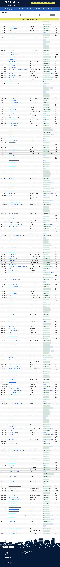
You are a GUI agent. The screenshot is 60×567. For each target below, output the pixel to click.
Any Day (24, 14)
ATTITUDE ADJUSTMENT (12, 47)
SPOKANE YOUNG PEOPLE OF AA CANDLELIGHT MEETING (18, 128)
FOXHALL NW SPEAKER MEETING (14, 123)
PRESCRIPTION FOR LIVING (13, 142)
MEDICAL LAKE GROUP (12, 415)
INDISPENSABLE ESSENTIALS (13, 413)
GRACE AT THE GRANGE (12, 411)
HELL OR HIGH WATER (12, 254)
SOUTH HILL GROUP (12, 65)
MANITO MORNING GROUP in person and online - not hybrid (18, 69)
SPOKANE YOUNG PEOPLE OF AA (14, 511)
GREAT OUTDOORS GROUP (13, 153)
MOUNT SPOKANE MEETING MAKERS (14, 79)
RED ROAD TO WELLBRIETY (13, 109)
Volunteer (32, 8)
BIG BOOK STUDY (11, 326)
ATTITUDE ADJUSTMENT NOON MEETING (15, 21)
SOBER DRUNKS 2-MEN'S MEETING (14, 490)
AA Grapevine (8, 561)
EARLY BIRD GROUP (12, 77)
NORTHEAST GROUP (12, 495)
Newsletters (49, 8)
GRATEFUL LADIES (11, 200)
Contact (27, 8)
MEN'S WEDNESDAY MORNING (13, 352)
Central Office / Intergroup (12, 3)
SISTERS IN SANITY (12, 174)
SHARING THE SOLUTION (12, 249)
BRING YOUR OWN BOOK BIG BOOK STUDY (15, 237)
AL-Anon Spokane (9, 562)
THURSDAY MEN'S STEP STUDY (13, 473)
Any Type (44, 14)
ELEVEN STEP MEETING (12, 334)
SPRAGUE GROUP (11, 338)
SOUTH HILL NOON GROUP (13, 111)
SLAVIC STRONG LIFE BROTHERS (14, 336)
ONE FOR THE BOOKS (12, 417)
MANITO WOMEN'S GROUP (13, 505)
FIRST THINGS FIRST (12, 26)
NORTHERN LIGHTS (12, 260)
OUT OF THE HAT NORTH (12, 488)
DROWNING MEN (11, 332)
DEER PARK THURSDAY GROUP (13, 501)
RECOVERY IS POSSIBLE (12, 247)
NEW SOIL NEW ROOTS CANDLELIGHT (15, 507)
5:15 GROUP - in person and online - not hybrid (16, 224)
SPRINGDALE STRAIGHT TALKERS (14, 241)
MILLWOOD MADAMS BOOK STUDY (14, 528)
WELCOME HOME (11, 52)
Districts (43, 8)
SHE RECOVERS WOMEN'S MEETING (14, 86)
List (52, 14)
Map (57, 14)
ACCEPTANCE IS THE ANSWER (14, 499)
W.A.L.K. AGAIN (11, 170)
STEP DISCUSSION (11, 176)
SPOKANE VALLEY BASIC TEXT (13, 492)
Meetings (12, 8)
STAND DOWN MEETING (12, 164)
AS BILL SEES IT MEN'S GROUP (13, 95)
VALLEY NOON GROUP (12, 37)
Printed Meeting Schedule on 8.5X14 (43, 2)
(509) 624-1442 (10, 5)
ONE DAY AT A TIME (12, 30)
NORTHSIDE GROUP (12, 262)
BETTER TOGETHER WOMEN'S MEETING (15, 24)
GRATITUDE (10, 115)
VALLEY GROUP (11, 424)
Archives (38, 8)
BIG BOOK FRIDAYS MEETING (13, 54)
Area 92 (6, 558)
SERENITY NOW (11, 71)
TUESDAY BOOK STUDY (12, 316)
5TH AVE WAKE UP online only (13, 270)
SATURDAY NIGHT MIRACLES (13, 125)
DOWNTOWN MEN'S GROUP (13, 330)
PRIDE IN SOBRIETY (12, 419)
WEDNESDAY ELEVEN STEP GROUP (14, 392)
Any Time (34, 14)
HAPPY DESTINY (11, 243)
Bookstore (21, 8)
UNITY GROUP (11, 147)
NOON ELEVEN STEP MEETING (13, 454)
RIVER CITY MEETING (12, 162)
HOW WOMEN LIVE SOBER (13, 279)
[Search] (9, 15)
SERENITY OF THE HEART (13, 32)
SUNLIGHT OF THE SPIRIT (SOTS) (14, 497)
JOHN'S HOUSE (11, 308)
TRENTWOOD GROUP (12, 252)
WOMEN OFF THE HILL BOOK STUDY (14, 93)
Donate (7, 8)
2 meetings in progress (29, 19)
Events (16, 8)
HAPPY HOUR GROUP (12, 50)
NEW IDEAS (10, 81)
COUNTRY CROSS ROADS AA (13, 197)
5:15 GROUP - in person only (13, 45)
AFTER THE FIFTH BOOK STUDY (13, 476)
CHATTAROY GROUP (12, 328)
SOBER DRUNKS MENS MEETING (14, 509)
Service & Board (9, 9)
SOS (9, 342)
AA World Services (9, 560)
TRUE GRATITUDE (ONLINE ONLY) (14, 117)
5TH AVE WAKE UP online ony (13, 432)
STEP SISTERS (11, 399)
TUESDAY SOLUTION (12, 319)
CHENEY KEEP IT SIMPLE (12, 100)
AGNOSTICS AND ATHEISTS (13, 140)
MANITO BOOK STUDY (12, 256)
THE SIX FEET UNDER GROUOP (13, 213)
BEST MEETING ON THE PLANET (14, 105)
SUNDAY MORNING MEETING (13, 145)
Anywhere (15, 14)
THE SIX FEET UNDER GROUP (13, 34)
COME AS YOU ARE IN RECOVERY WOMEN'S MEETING (17, 157)
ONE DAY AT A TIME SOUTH (13, 364)
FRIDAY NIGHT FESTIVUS (12, 61)
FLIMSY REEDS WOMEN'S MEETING (14, 533)
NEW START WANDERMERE (13, 184)
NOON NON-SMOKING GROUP (13, 28)
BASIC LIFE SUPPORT (12, 310)
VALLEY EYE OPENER (12, 191)
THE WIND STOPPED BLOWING (13, 340)
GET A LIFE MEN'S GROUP (13, 503)
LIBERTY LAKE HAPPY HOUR (13, 226)
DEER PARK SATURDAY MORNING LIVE (15, 75)
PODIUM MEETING (11, 172)
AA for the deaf (8, 563)
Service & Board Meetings (10, 555)
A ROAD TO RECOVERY (12, 67)
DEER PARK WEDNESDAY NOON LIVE (14, 371)
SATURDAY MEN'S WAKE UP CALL (14, 83)
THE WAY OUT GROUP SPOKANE (14, 63)
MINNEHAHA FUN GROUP (13, 258)
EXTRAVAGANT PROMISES (13, 59)
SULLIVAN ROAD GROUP (12, 178)
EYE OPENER (11, 73)
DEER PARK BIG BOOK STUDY (13, 239)
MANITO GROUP (11, 421)
